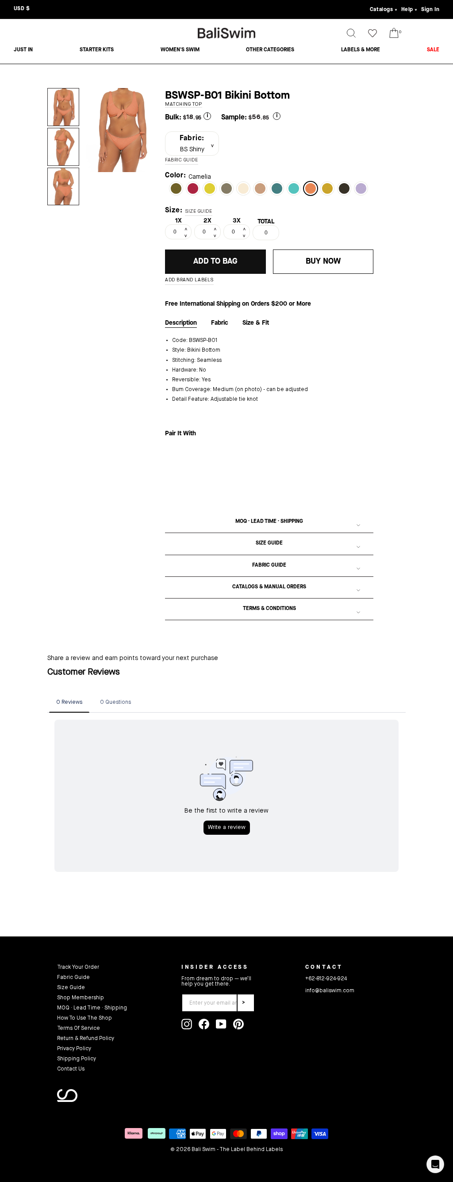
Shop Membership (80, 998)
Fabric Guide (269, 565)
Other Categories (270, 50)
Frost (277, 188)
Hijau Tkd (176, 188)
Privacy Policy (74, 1049)
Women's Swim (180, 50)
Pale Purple (361, 188)
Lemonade (209, 188)
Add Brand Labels (189, 280)
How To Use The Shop (84, 1018)
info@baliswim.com (329, 991)
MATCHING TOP (183, 104)
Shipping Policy (76, 1059)
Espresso (344, 188)
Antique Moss (327, 188)
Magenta (193, 188)
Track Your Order (78, 967)
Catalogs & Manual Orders (269, 587)
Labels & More (360, 50)
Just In (23, 50)
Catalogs (381, 9)
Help (407, 9)
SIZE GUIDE (198, 211)
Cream (243, 188)
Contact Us (70, 1069)
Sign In (430, 9)
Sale (433, 50)
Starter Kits (97, 50)
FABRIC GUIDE (181, 160)
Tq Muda (293, 188)
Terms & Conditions (269, 608)
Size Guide (269, 543)
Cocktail (260, 188)
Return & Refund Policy (85, 1038)
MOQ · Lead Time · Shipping (269, 521)
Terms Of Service (78, 1028)
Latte (226, 188)
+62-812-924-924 (326, 979)
